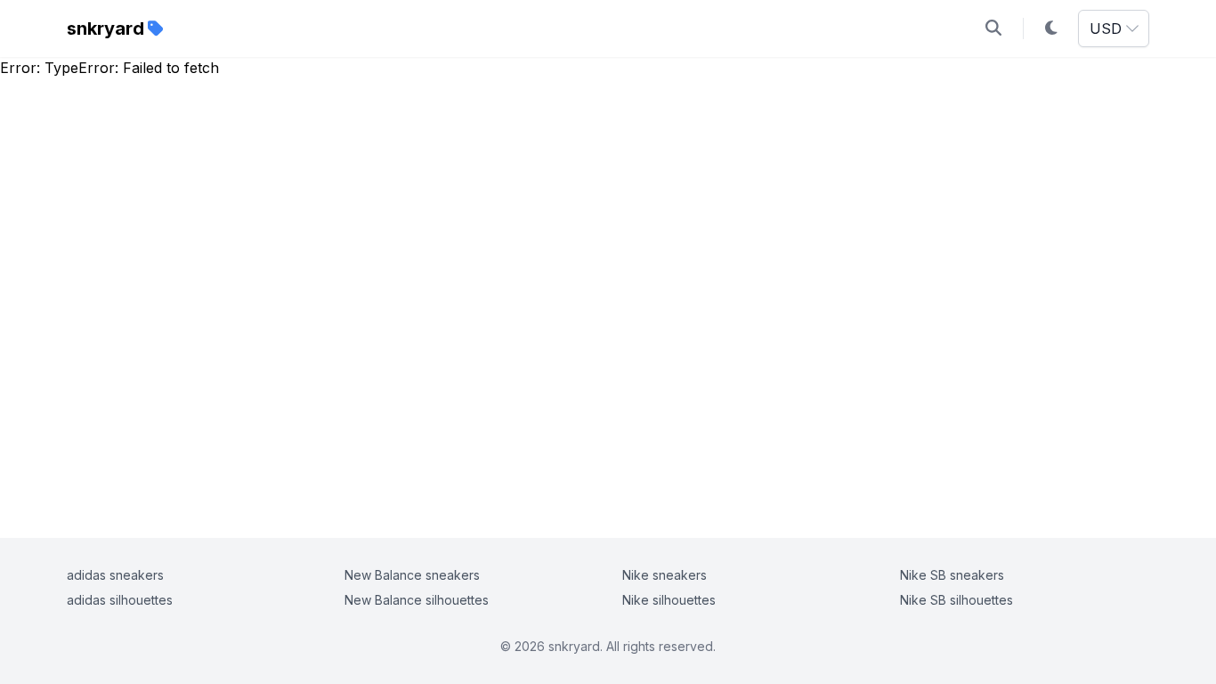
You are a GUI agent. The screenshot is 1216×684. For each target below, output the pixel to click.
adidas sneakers (115, 574)
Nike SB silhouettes (956, 599)
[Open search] (993, 28)
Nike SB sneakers (952, 574)
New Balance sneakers (412, 574)
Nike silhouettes (669, 599)
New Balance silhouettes (417, 599)
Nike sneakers (664, 574)
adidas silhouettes (120, 599)
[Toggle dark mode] (1051, 28)
